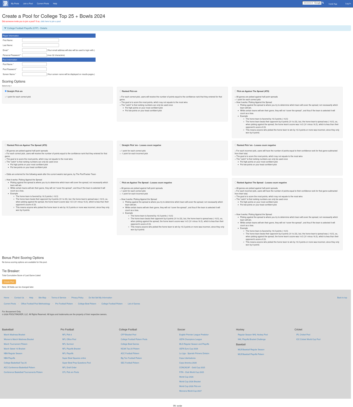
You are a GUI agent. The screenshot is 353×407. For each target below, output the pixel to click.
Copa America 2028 (188, 362)
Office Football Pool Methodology (35, 303)
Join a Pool (28, 3)
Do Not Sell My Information (100, 297)
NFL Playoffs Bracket (71, 348)
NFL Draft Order (69, 367)
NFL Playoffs (67, 353)
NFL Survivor (68, 344)
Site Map (42, 297)
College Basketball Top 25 (15, 362)
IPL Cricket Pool (303, 334)
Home (6, 297)
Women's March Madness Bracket (19, 339)
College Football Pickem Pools (134, 339)
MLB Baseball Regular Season (251, 349)
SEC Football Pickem (130, 362)
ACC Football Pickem (130, 353)
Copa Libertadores (187, 358)
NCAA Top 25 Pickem (130, 348)
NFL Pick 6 (67, 334)
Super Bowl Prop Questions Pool (76, 362)
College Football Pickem (112, 303)
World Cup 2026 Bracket (190, 381)
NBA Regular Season (13, 353)
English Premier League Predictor (194, 334)
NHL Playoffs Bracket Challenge (252, 339)
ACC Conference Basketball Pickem (19, 367)
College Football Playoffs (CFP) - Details (27, 28)
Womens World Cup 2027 (190, 390)
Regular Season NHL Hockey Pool (253, 334)
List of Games (134, 303)
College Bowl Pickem (87, 303)
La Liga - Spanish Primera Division (194, 353)
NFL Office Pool (69, 339)
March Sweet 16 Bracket (14, 348)
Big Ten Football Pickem (131, 358)
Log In (348, 3)
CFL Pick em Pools (70, 372)
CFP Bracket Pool (128, 334)
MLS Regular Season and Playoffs (194, 344)
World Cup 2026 (186, 376)
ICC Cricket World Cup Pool (308, 339)
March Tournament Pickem (15, 344)
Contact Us (19, 297)
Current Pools (43, 3)
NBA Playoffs (9, 358)
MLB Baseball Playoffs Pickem (251, 354)
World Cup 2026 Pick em (190, 386)
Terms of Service (58, 297)
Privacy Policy (77, 297)
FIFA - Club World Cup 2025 (191, 372)
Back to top (342, 297)
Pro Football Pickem (64, 303)
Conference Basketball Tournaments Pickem (23, 372)
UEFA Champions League (190, 339)
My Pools (15, 3)
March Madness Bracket (14, 334)
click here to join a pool (51, 21)
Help (55, 3)
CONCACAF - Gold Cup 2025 (192, 367)
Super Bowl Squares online (74, 358)
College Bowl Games (130, 344)
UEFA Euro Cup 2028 (188, 348)
